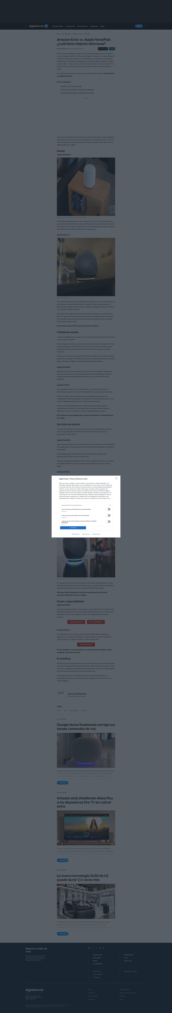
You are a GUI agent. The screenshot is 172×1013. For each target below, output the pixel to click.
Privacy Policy (96, 534)
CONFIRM (73, 527)
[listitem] (86, 505)
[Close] (117, 479)
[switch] (108, 509)
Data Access (86, 534)
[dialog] (86, 507)
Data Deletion (76, 534)
